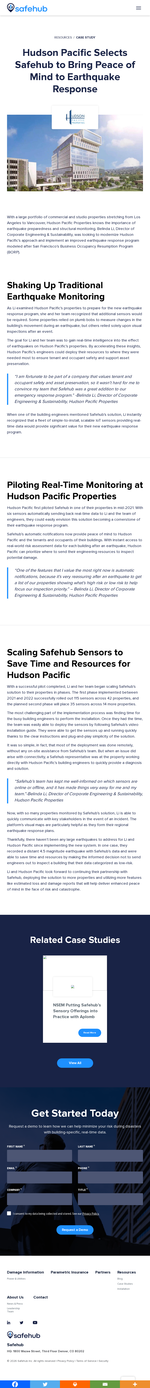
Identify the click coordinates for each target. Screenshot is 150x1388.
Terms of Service (86, 1361)
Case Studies (125, 1283)
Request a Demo (75, 1230)
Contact (40, 1297)
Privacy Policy (65, 1361)
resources (63, 37)
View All (75, 1063)
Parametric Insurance (69, 1272)
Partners (103, 1272)
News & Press (15, 1303)
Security (103, 1361)
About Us (15, 1297)
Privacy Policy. (90, 1213)
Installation (123, 1289)
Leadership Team (13, 1310)
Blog (120, 1278)
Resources (126, 1272)
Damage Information (25, 1272)
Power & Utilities (16, 1278)
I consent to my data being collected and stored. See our (56, 1213)
